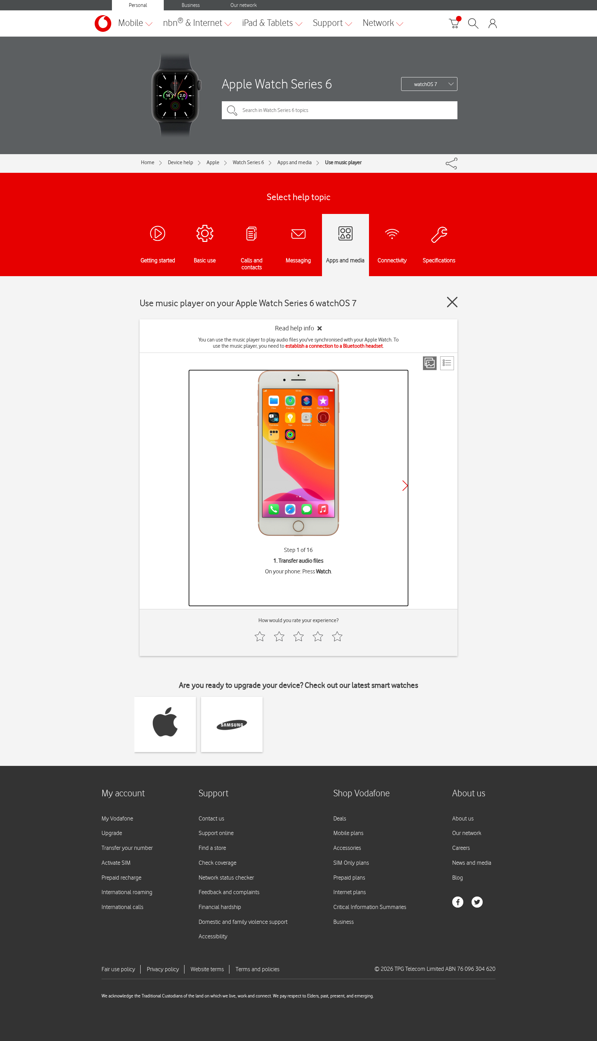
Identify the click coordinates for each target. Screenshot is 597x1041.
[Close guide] (452, 302)
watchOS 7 (425, 84)
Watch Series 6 (248, 162)
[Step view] (430, 363)
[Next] (405, 485)
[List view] (447, 363)
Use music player (343, 162)
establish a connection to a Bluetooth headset (334, 346)
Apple (213, 162)
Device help (180, 162)
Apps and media (294, 162)
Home (147, 162)
